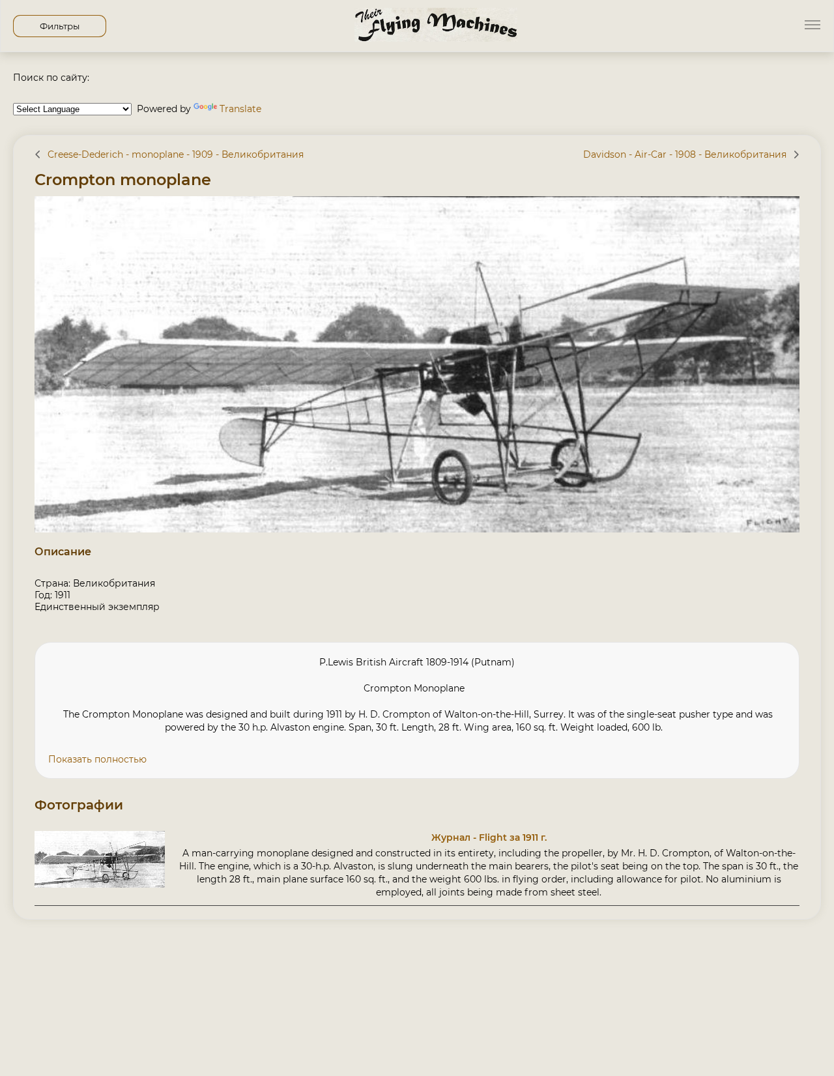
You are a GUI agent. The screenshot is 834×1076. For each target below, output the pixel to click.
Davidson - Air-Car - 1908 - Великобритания (684, 154)
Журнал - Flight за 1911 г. (489, 837)
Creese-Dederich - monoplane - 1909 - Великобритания (176, 154)
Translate (240, 109)
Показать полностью (97, 759)
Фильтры (59, 26)
